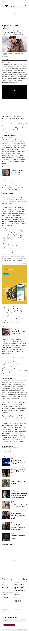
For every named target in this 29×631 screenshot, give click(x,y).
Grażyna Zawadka (14, 59)
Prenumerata (5, 597)
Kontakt (3, 586)
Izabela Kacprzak (6, 59)
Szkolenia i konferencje (7, 607)
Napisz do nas (5, 587)
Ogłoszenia (4, 595)
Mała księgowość (18, 598)
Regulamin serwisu (18, 587)
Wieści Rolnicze (17, 601)
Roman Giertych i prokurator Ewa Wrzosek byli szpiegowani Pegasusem (18, 332)
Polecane (10, 456)
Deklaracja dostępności (19, 590)
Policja (12, 458)
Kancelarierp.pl (17, 600)
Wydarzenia (12, 6)
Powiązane (4, 456)
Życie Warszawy (18, 603)
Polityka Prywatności (19, 584)
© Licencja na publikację (7, 446)
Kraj (11, 328)
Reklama (4, 594)
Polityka (4, 22)
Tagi (22, 456)
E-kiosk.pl (16, 594)
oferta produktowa (6, 611)
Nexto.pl (16, 597)
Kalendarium (17, 609)
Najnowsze (16, 456)
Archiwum (4, 598)
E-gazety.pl (16, 595)
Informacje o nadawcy (19, 588)
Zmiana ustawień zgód (19, 586)
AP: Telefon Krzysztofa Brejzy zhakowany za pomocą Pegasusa (17, 172)
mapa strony (4, 609)
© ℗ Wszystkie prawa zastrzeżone (10, 447)
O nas (3, 584)
